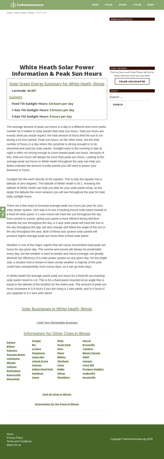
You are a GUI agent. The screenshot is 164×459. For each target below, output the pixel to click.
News (151, 4)
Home (9, 13)
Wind (95, 4)
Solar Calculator (132, 81)
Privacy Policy (15, 437)
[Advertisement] (57, 38)
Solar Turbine (20, 13)
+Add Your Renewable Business (57, 322)
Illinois (31, 13)
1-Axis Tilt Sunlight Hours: (30, 110)
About (10, 434)
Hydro (123, 4)
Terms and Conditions (19, 441)
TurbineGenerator (30, 5)
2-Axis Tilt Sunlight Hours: (30, 116)
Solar (108, 4)
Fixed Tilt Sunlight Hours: (30, 104)
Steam (137, 4)
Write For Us (14, 445)
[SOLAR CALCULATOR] (132, 93)
